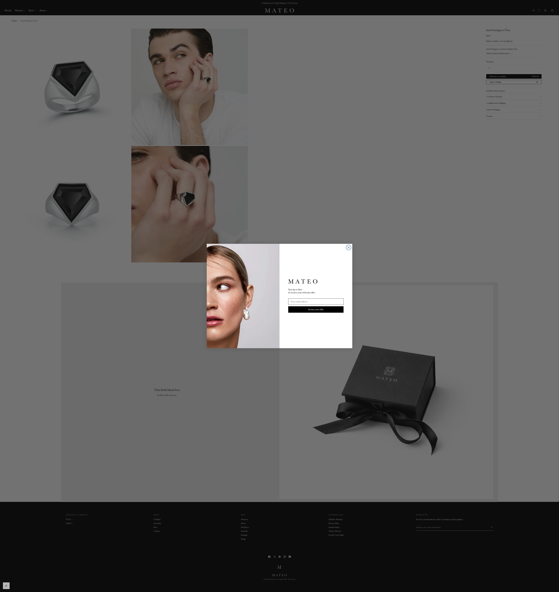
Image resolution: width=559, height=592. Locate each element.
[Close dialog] (348, 247)
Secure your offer (316, 309)
